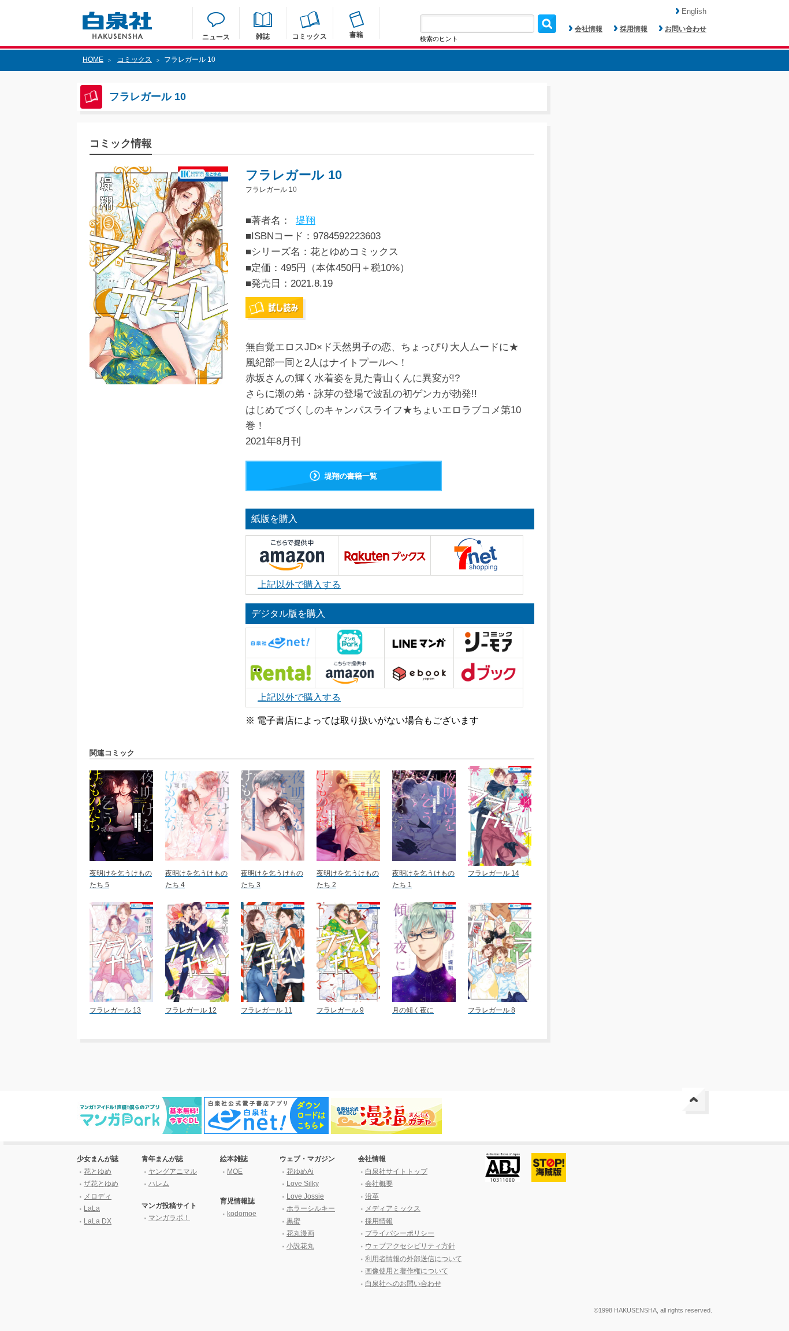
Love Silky (302, 1184)
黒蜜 (293, 1221)
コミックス (134, 59)
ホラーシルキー (310, 1208)
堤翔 (305, 220)
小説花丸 (300, 1246)
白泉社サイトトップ (396, 1171)
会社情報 (588, 29)
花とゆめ (97, 1171)
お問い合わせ (685, 29)
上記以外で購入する (299, 585)
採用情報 (633, 29)
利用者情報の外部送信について (413, 1259)
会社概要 (379, 1184)
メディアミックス (392, 1208)
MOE (235, 1171)
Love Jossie (305, 1196)
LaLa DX (97, 1221)
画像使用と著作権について (406, 1271)
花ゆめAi (300, 1171)
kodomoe (241, 1214)
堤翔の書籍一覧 (351, 476)
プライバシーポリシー (399, 1233)
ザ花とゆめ (101, 1184)
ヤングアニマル (172, 1171)
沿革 (372, 1196)
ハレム (158, 1184)
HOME (93, 59)
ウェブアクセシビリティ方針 (410, 1246)
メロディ (97, 1196)
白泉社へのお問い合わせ (403, 1284)
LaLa (92, 1208)
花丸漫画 (300, 1233)
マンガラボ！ (169, 1218)
